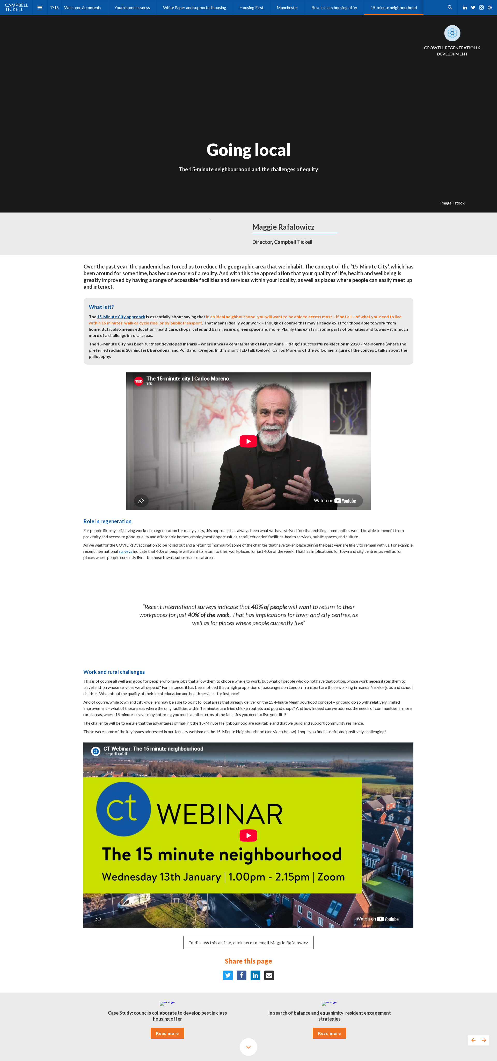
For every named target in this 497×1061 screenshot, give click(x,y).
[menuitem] (83, 7)
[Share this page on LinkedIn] (255, 975)
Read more (167, 1033)
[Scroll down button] (248, 1047)
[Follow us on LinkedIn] (465, 7)
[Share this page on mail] (269, 975)
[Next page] (484, 1040)
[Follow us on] (489, 7)
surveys (125, 551)
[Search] (450, 7)
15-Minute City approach (121, 316)
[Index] (40, 7)
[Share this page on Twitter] (228, 975)
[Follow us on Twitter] (473, 7)
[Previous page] (473, 1040)
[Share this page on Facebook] (241, 975)
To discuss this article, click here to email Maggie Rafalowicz (249, 942)
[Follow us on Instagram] (481, 7)
